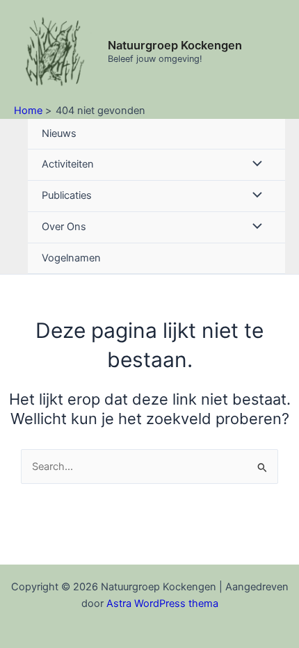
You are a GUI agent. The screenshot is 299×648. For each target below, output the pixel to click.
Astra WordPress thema (162, 603)
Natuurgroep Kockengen (175, 45)
